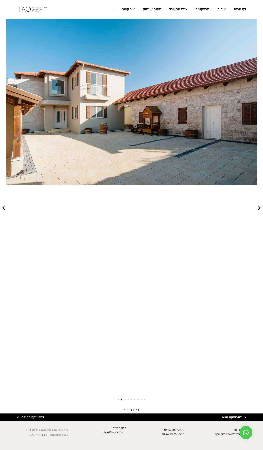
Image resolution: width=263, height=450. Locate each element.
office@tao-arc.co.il (114, 432)
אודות (221, 9)
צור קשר (128, 9)
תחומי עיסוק (152, 9)
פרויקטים (202, 9)
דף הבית (240, 9)
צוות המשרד (178, 9)
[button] (3, 208)
